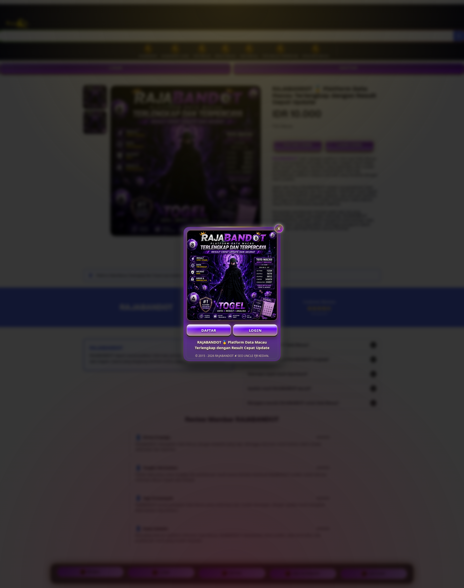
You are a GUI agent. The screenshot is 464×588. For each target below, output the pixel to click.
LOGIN (255, 330)
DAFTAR (208, 330)
